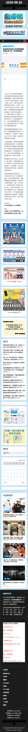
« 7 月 (4, 483)
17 (11, 473)
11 (14, 470)
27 (20, 476)
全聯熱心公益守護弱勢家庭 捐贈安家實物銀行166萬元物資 (13, 211)
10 (11, 470)
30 (7, 480)
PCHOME (5, 676)
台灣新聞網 (6, 692)
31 (11, 480)
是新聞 (5, 699)
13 (20, 470)
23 (7, 476)
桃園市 (10, 556)
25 (14, 476)
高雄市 (12, 46)
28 (23, 476)
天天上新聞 (6, 689)
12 (17, 470)
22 (4, 476)
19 (17, 473)
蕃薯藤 (5, 680)
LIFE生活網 (6, 683)
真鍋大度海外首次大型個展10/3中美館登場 (14, 573)
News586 (5, 53)
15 (4, 473)
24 (11, 476)
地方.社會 (5, 46)
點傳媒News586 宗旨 (13, 711)
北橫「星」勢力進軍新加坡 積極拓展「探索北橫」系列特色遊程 (14, 550)
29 (4, 480)
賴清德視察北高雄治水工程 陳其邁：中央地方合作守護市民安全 (14, 505)
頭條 (8, 46)
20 (20, 473)
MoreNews (9, 730)
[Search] (20, 41)
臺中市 (6, 533)
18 (14, 473)
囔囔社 (5, 705)
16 (7, 473)
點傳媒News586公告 (13, 718)
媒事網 (5, 686)
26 (17, 476)
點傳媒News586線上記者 (13, 713)
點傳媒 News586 (14, 26)
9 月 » (23, 483)
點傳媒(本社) (6, 673)
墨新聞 (5, 695)
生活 (5, 578)
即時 (25, 41)
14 (23, 470)
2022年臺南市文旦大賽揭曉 (12, 204)
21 (23, 473)
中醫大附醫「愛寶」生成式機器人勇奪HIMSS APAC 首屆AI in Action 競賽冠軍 (14, 527)
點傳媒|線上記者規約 (13, 715)
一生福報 (5, 702)
